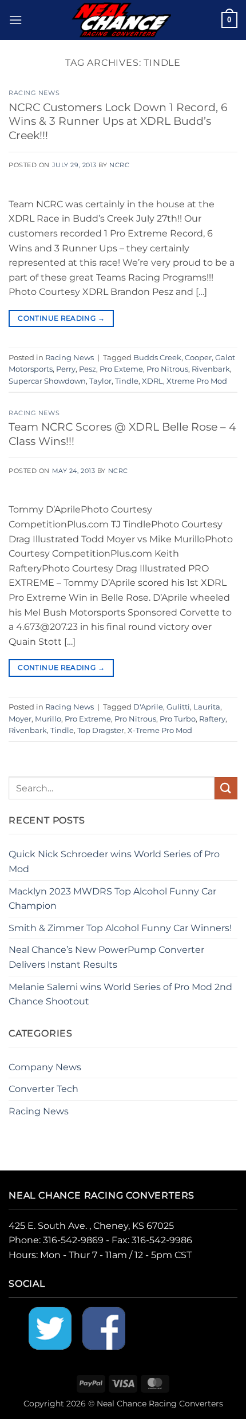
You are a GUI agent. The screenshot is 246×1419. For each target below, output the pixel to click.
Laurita (206, 707)
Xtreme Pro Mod (196, 381)
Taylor (100, 381)
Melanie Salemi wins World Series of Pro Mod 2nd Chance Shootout (120, 994)
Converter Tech (43, 1088)
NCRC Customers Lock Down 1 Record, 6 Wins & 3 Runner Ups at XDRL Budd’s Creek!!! (118, 121)
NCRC (119, 165)
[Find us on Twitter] (50, 1327)
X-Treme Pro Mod (160, 730)
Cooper (198, 357)
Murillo (48, 719)
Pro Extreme (88, 719)
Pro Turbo (178, 719)
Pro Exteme (121, 369)
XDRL (152, 381)
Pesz (87, 369)
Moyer (20, 719)
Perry (66, 369)
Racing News (34, 93)
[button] (15, 20)
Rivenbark (211, 369)
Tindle (126, 381)
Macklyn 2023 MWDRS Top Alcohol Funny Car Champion (112, 899)
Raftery (212, 719)
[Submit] (226, 788)
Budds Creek (157, 357)
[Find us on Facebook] (103, 1327)
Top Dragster (100, 730)
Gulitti (178, 707)
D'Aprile (148, 707)
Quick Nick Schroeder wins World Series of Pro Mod (114, 861)
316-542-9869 (73, 1240)
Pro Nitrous (167, 369)
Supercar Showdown (47, 381)
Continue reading (61, 318)
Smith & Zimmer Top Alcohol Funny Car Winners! (120, 928)
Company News (45, 1067)
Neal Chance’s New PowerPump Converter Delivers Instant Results (106, 957)
